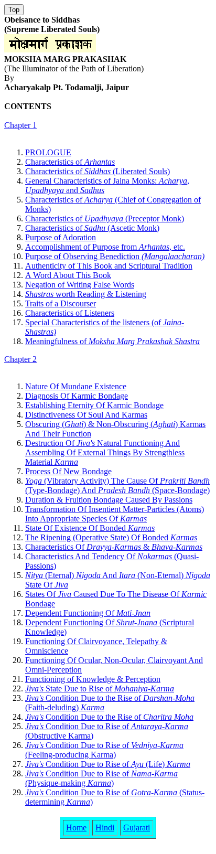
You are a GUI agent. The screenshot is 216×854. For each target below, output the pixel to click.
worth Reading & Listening (85, 294)
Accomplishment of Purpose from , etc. (105, 246)
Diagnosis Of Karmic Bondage (76, 395)
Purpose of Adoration (60, 237)
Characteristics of (70, 161)
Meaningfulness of (112, 341)
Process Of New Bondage (68, 471)
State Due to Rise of (99, 688)
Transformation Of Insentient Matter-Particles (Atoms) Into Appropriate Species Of (114, 514)
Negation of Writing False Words (79, 284)
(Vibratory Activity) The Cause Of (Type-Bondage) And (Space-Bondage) (117, 485)
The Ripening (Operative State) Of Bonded (111, 537)
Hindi (104, 827)
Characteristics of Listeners (69, 312)
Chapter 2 (20, 359)
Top (13, 10)
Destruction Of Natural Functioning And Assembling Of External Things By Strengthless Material (105, 452)
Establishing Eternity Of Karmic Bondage (94, 405)
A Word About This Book (68, 275)
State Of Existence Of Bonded (90, 528)
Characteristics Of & (113, 546)
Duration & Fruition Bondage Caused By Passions (108, 499)
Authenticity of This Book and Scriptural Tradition (108, 265)
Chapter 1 (20, 125)
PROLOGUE (48, 152)
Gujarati (136, 827)
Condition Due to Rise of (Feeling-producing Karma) (104, 750)
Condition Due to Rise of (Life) (107, 764)
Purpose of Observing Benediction (114, 256)
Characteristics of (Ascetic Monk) (92, 227)
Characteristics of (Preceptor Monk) (104, 218)
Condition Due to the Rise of (109, 716)
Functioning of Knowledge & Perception (92, 679)
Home (76, 827)
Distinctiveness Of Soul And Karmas (86, 414)
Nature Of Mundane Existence (75, 386)
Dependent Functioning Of (87, 613)
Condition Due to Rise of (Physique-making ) (101, 778)
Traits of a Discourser (60, 303)
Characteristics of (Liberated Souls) (97, 171)
